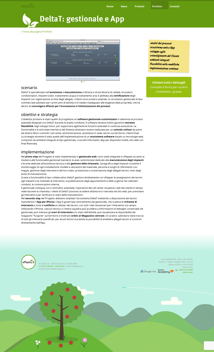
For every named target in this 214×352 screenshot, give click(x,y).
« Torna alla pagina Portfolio (36, 31)
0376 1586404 (47, 266)
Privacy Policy (187, 267)
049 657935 (60, 266)
